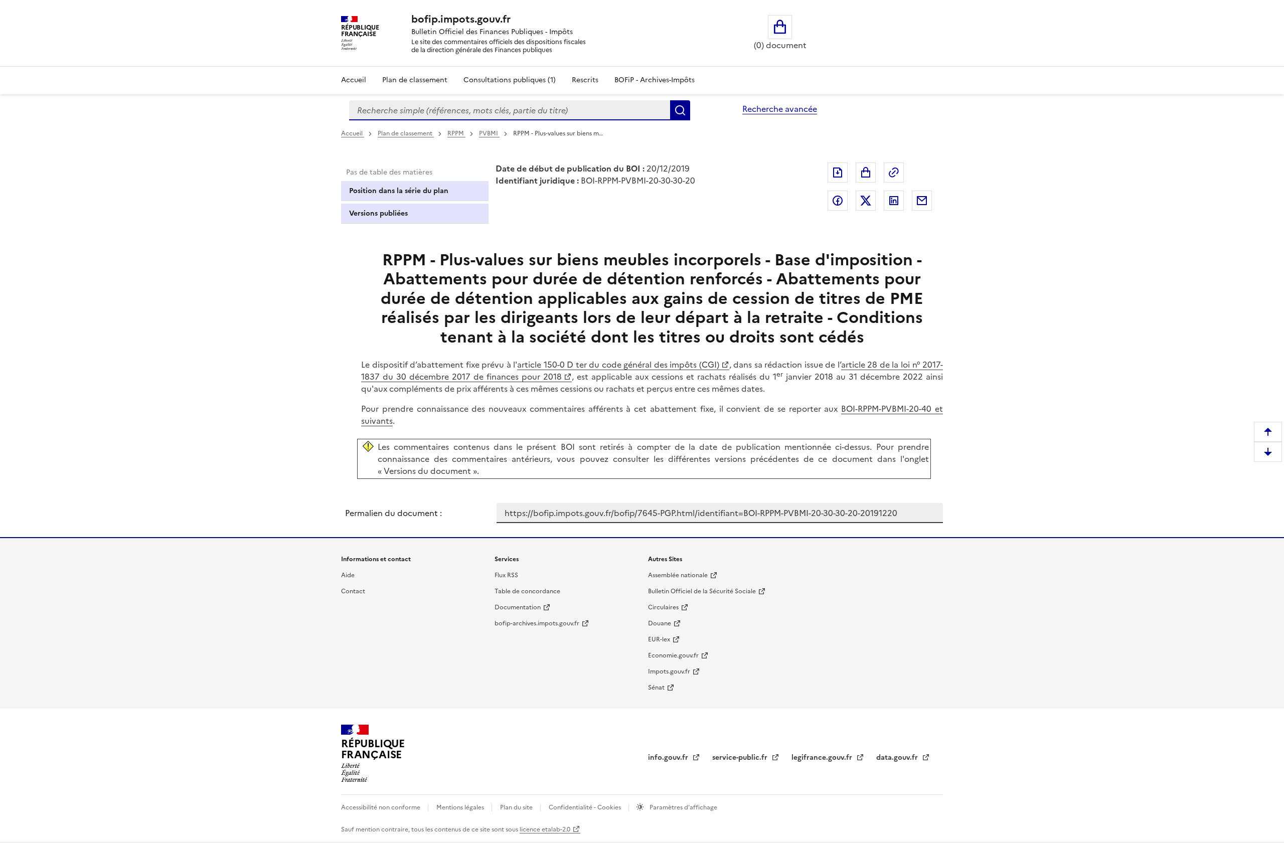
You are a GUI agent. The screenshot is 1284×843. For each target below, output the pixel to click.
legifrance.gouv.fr (822, 757)
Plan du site (517, 807)
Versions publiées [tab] (378, 213)
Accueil (353, 80)
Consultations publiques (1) (509, 80)
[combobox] (509, 110)
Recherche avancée (779, 109)
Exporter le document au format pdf (838, 172)
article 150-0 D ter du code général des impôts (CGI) (618, 365)
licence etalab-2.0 (545, 829)
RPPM (456, 133)
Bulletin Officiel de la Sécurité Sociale (702, 591)
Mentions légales (461, 807)
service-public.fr (740, 757)
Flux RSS (506, 575)
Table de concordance (527, 591)
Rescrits (585, 80)
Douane (659, 623)
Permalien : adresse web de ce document (894, 172)
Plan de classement (414, 80)
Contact (353, 591)
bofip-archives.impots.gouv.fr (537, 623)
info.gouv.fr (669, 757)
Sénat (656, 687)
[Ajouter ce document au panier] (866, 172)
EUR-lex (659, 639)
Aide (348, 575)
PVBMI (489, 133)
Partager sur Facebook (838, 201)
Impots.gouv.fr (669, 671)
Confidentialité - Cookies (585, 807)
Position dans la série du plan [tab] (398, 191)
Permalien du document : (393, 513)
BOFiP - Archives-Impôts (654, 80)
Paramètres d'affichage (682, 807)
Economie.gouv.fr (673, 655)
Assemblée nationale (678, 575)
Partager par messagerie (922, 201)
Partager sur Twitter (866, 201)
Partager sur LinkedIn (894, 201)
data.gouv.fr (898, 757)
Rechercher (680, 110)
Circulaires (663, 607)
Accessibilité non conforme (381, 807)
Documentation (518, 607)
